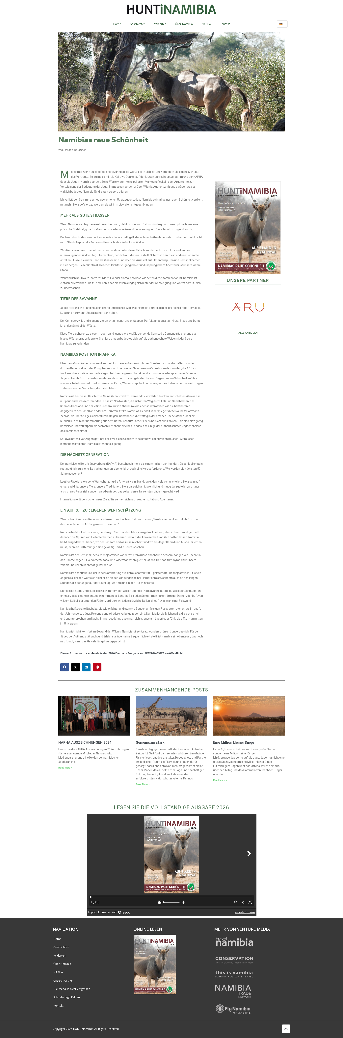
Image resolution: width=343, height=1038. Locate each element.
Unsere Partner (63, 980)
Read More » (65, 767)
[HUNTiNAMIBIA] (171, 9)
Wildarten (59, 955)
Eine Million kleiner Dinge (233, 742)
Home (57, 939)
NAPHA (58, 972)
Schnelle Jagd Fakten (66, 997)
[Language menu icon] (282, 24)
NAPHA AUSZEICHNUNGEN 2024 (84, 742)
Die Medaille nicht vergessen (71, 989)
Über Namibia (62, 964)
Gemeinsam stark (150, 742)
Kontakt (58, 1005)
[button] (64, 667)
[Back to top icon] (286, 1028)
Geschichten (61, 947)
